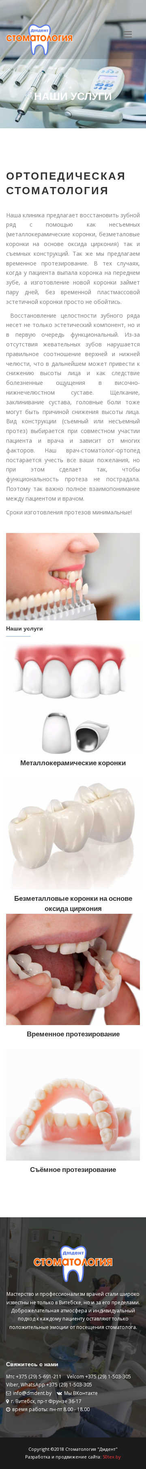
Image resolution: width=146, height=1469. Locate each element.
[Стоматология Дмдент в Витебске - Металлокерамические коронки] (73, 698)
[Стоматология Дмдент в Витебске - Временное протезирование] (73, 969)
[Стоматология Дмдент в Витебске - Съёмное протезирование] (73, 1104)
